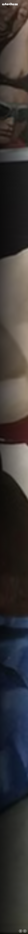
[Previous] (20, 931)
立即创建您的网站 (13, 34)
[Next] (25, 931)
